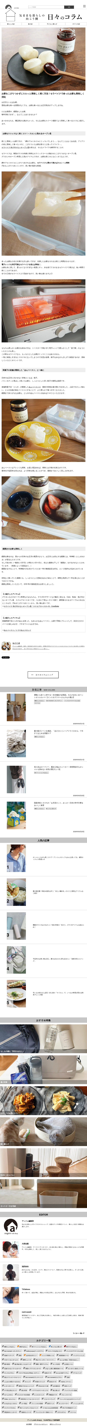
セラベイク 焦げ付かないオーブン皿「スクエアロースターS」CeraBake (31, 606)
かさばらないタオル (10, 1403)
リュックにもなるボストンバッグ (70, 1399)
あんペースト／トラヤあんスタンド (17, 630)
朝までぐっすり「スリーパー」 (45, 1360)
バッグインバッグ (78, 1355)
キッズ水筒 (56, 1364)
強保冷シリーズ (26, 1412)
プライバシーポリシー (41, 1424)
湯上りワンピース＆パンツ (12, 1377)
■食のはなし (23, 1347)
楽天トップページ (55, 1424)
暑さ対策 (24, 1390)
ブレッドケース (66, 1395)
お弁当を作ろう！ (31, 1355)
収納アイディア (9, 1355)
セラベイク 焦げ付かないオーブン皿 (15, 147)
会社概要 (29, 1424)
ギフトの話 (76, 24)
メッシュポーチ (78, 1403)
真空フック (50, 1403)
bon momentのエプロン (55, 1377)
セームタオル (8, 1395)
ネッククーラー (64, 1403)
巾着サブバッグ (40, 1382)
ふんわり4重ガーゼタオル (12, 1382)
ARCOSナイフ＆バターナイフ (30, 1399)
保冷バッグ (67, 1386)
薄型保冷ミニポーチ (10, 1412)
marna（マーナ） (66, 1382)
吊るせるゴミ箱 (43, 1386)
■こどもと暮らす (51, 808)
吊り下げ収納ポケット (69, 1408)
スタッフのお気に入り (55, 1351)
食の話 (30, 24)
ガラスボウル (61, 1412)
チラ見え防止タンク (10, 1390)
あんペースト (34, 387)
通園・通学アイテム (42, 1364)
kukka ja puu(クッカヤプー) (34, 1351)
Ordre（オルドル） (10, 1399)
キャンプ (27, 1382)
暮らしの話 (11, 24)
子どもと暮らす (52, 24)
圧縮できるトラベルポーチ (12, 1368)
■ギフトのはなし (71, 1347)
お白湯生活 (56, 1386)
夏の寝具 (7, 1364)
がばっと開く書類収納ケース (54, 1368)
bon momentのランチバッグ (34, 1377)
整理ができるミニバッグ (26, 1386)
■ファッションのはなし (41, 773)
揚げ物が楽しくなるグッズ (23, 1364)
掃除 (20, 1355)
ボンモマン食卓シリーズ (75, 1368)
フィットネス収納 (37, 1403)
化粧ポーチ (47, 1373)
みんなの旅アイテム (62, 1373)
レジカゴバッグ (39, 1395)
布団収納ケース (64, 1355)
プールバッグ (77, 1373)
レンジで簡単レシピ (48, 1355)
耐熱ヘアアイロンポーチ (33, 1368)
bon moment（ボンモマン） (54, 700)
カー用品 (24, 1403)
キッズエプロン (9, 1373)
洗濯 (68, 1377)
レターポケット (9, 1386)
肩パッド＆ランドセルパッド (29, 1408)
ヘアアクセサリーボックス (40, 1390)
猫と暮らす (56, 1390)
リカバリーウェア (49, 1399)
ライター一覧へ (78, 1333)
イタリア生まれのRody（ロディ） (29, 1373)
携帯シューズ (27, 1360)
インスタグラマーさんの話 (72, 700)
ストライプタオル (9, 1408)
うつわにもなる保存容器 (50, 1408)
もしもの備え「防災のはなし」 (69, 1360)
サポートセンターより (11, 1360)
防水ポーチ (52, 1382)
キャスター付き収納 (23, 1395)
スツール (37, 703)
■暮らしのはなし (39, 700)
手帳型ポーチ (53, 1395)
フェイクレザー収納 (70, 1390)
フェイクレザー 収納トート (44, 1412)
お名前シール (68, 1364)
